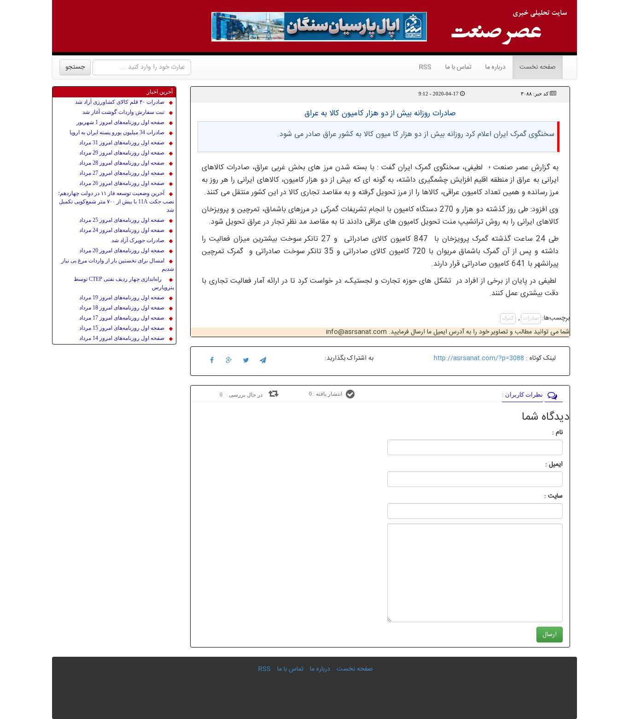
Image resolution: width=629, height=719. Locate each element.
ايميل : (543, 464)
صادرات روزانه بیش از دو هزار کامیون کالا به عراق (380, 113)
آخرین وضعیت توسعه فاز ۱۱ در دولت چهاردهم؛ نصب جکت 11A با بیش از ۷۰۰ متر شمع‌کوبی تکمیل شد (116, 201)
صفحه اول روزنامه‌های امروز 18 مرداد (121, 307)
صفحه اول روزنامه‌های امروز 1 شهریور (120, 122)
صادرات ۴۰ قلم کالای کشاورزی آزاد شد (119, 102)
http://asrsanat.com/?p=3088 (479, 358)
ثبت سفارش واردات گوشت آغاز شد (123, 112)
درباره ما (495, 67)
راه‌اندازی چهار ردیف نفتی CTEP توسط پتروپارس (124, 283)
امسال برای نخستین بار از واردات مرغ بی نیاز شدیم (117, 264)
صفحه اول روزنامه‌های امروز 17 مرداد (121, 318)
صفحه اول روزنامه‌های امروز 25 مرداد (121, 220)
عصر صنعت (511, 167)
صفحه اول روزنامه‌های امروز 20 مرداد (121, 250)
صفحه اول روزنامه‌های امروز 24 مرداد (121, 230)
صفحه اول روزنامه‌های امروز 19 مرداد (121, 297)
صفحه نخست (534, 67)
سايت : (543, 496)
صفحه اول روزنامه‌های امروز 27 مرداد (121, 173)
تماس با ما (458, 67)
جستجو (75, 67)
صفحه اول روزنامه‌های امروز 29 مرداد (121, 152)
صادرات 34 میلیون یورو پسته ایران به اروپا (117, 132)
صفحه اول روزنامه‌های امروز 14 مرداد (121, 338)
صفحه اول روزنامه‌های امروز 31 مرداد (121, 142)
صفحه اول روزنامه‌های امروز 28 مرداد (121, 163)
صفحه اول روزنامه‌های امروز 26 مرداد (121, 183)
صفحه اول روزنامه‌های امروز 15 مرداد (121, 328)
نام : (543, 432)
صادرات (531, 319)
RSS (425, 67)
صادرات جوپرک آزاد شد (137, 240)
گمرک (507, 319)
